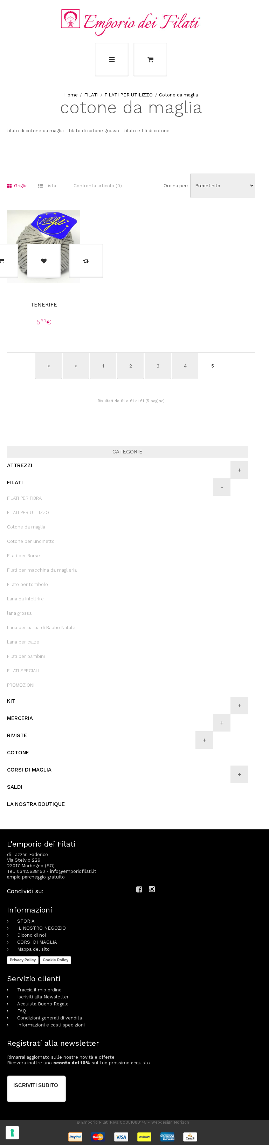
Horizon (181, 1122)
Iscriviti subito (35, 1085)
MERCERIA (20, 718)
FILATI (91, 94)
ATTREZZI (19, 465)
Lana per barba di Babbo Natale (41, 627)
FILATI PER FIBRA (24, 498)
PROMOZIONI (20, 685)
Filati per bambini (26, 656)
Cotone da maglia (178, 94)
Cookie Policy (55, 959)
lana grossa (19, 613)
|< (48, 366)
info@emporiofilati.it (73, 871)
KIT (11, 701)
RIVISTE (17, 735)
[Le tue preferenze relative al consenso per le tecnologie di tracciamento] (12, 1132)
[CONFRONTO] (86, 261)
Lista (50, 185)
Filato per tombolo (27, 584)
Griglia (20, 185)
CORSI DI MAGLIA (29, 770)
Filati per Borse (23, 555)
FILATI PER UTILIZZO (128, 94)
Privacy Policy (23, 959)
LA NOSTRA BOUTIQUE (36, 804)
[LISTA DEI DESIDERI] (44, 261)
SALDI (14, 787)
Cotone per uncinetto (31, 541)
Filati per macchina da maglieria (42, 570)
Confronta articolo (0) (98, 185)
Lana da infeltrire (25, 598)
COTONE (18, 752)
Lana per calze (23, 642)
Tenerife (43, 305)
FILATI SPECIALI (23, 670)
